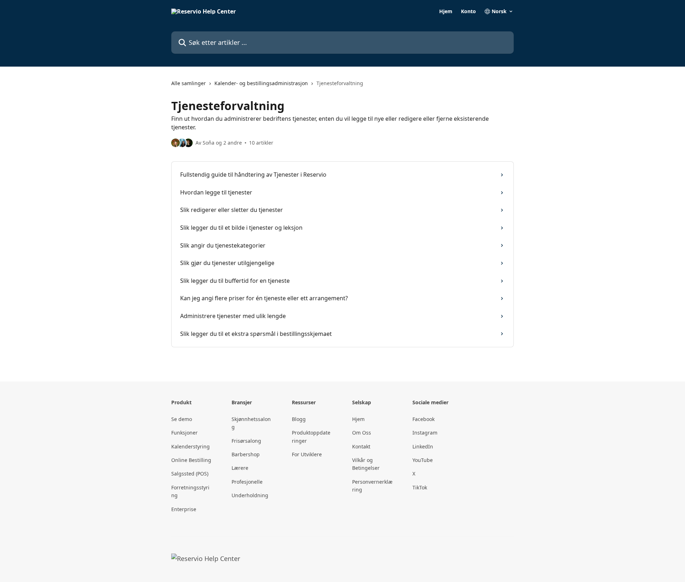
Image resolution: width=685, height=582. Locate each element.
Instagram (424, 432)
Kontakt (361, 446)
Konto (468, 11)
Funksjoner (184, 432)
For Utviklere (307, 454)
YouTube (422, 460)
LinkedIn (422, 446)
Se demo (181, 419)
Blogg (299, 419)
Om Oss (361, 432)
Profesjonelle (247, 481)
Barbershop (246, 454)
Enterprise (183, 509)
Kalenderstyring (190, 446)
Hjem (445, 11)
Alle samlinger (188, 83)
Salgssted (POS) (189, 473)
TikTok (419, 487)
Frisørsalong (246, 440)
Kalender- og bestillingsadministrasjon (261, 83)
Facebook (423, 419)
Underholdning (250, 495)
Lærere (240, 467)
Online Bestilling (191, 460)
